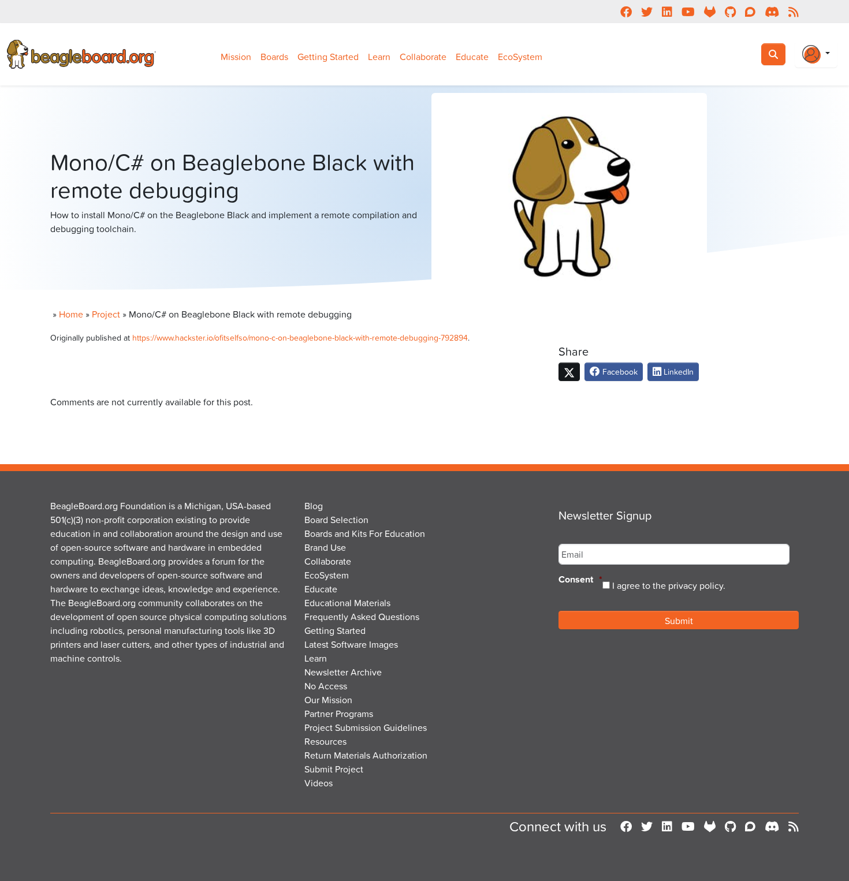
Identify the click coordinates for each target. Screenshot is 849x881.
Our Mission (328, 699)
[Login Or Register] (816, 54)
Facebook (619, 371)
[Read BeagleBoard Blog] (793, 827)
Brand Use (325, 547)
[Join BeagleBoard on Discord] (772, 827)
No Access (325, 686)
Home (71, 314)
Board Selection (336, 519)
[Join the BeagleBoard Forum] (750, 827)
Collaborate (423, 56)
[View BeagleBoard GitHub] (730, 827)
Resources (325, 741)
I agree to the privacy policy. (668, 585)
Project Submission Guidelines (365, 727)
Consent (580, 580)
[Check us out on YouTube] (688, 827)
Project (106, 314)
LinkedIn (677, 371)
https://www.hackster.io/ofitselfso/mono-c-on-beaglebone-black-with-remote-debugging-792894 (300, 337)
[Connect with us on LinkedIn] (667, 827)
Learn (379, 56)
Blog (313, 505)
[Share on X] (569, 372)
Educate (472, 56)
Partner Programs (338, 713)
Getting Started (328, 56)
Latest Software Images (351, 644)
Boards (274, 56)
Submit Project (333, 769)
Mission (236, 56)
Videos (318, 783)
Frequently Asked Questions (361, 616)
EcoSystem (520, 56)
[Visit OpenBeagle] (710, 827)
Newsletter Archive (343, 672)
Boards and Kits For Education (364, 533)
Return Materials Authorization (365, 755)
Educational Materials (347, 602)
